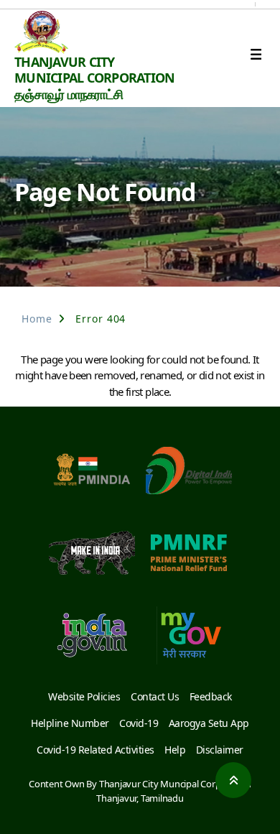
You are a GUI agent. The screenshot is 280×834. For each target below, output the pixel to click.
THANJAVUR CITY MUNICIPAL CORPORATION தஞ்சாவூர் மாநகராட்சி (94, 78)
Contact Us (155, 696)
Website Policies (84, 696)
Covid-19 (138, 723)
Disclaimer (219, 749)
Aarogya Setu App (209, 723)
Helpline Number (70, 723)
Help (174, 749)
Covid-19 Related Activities (95, 749)
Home (37, 318)
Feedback (211, 696)
